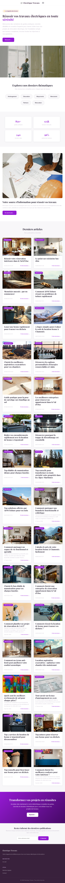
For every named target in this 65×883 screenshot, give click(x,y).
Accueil (4, 861)
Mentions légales (7, 870)
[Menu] (43, 3)
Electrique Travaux (30, 3)
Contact (5, 873)
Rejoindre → (32, 814)
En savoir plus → (9, 213)
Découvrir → (8, 40)
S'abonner (43, 838)
